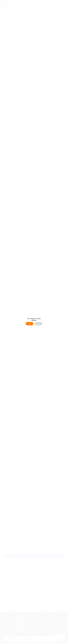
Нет (38, 323)
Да (29, 323)
